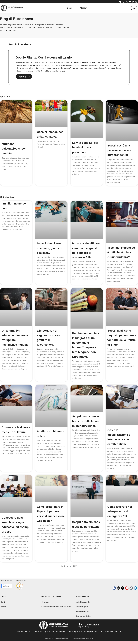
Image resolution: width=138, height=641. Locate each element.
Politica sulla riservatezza (55, 631)
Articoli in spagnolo (83, 602)
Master (83, 8)
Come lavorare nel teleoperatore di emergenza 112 (119, 511)
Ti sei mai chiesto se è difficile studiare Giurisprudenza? (121, 252)
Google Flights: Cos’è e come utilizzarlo (44, 57)
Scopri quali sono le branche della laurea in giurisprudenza (86, 421)
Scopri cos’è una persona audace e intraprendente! (119, 150)
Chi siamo (44, 602)
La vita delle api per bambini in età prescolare (85, 147)
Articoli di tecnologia (83, 611)
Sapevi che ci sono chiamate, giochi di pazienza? (49, 248)
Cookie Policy (71, 631)
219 (75, 566)
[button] (134, 8)
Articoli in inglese (82, 607)
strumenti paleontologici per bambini (14, 148)
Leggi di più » (24, 76)
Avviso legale (22, 631)
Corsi (69, 8)
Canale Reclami (83, 631)
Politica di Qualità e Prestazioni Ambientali (105, 631)
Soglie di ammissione (83, 616)
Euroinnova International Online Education (56, 607)
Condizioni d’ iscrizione (36, 631)
